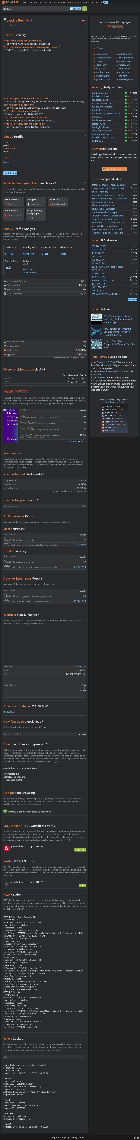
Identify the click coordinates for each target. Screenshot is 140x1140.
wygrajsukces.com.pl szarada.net (109, 198)
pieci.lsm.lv (9, 712)
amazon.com (125, 61)
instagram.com (126, 57)
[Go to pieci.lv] (31, 20)
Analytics (54, 199)
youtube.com (125, 54)
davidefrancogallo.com (103, 137)
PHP (31, 218)
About (82, 1137)
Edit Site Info (10, 173)
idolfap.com (97, 141)
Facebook (34, 204)
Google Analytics (59, 204)
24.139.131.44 (98, 263)
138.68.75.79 (98, 290)
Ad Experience (19, 516)
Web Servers (12, 199)
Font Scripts (12, 210)
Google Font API (15, 215)
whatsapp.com (126, 79)
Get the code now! (114, 402)
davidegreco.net (100, 100)
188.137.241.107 (99, 287)
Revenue (14, 453)
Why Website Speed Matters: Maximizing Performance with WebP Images (118, 319)
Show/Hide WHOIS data (108, 371)
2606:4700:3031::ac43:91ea (105, 294)
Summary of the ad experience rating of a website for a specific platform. (37, 522)
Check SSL (80, 850)
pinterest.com (103, 79)
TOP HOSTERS (57, 2)
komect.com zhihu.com (104, 219)
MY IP (106, 2)
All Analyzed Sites (56, 1137)
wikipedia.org (102, 75)
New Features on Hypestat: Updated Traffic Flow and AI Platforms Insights (117, 332)
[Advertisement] (44, 75)
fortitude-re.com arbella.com (107, 215)
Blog (67, 1137)
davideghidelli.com (101, 127)
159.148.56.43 (47, 120)
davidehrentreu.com (101, 120)
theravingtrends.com (102, 130)
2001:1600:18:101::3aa (103, 280)
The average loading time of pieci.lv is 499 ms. (24, 727)
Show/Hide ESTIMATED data (111, 362)
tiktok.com (101, 65)
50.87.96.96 (97, 270)
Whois (13, 1038)
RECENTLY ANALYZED (43, 2)
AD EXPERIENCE (68, 2)
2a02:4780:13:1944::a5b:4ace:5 (107, 266)
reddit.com (124, 65)
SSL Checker (29, 826)
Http (12, 894)
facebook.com (103, 57)
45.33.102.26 (98, 253)
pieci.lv (7, 162)
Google (19, 793)
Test (84, 885)
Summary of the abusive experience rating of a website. (29, 584)
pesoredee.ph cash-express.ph (108, 222)
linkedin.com (125, 68)
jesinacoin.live (98, 124)
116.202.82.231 (99, 249)
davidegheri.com (100, 110)
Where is (21, 615)
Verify (19, 861)
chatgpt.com (102, 72)
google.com (102, 54)
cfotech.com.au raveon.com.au (109, 185)
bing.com (100, 68)
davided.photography (102, 106)
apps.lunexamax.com (102, 103)
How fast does (23, 721)
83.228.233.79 (98, 277)
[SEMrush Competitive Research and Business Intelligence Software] (15, 391)
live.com (123, 75)
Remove (101, 377)
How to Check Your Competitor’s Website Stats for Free (119, 344)
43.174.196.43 (98, 284)
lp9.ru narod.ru (100, 191)
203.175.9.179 (98, 260)
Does (25, 744)
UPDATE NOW (114, 27)
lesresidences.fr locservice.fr (107, 229)
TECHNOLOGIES (96, 2)
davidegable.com (100, 93)
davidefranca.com (101, 96)
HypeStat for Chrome (116, 169)
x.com (99, 61)
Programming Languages (34, 212)
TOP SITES (31, 2)
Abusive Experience (22, 578)
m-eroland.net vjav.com (104, 226)
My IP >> (132, 299)
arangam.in (97, 117)
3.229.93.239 (98, 273)
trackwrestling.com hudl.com (107, 233)
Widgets (31, 199)
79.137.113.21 (97, 256)
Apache (11, 204)
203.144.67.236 (99, 246)
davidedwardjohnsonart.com (106, 113)
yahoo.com (124, 72)
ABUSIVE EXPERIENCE (82, 2)
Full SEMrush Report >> (76, 441)
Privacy (74, 1137)
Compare (76, 9)
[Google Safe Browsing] (5, 811)
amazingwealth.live (101, 134)
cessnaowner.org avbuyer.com (108, 188)
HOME (25, 2)
